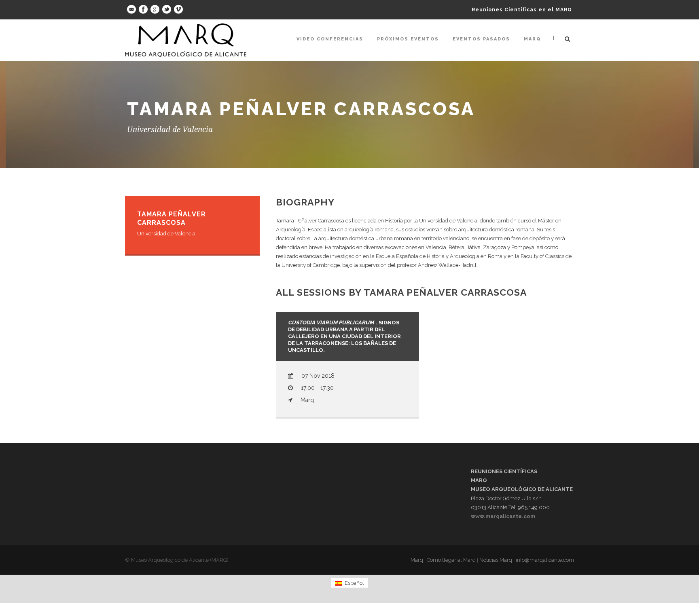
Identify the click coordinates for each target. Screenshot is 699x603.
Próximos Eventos (408, 39)
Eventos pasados (481, 39)
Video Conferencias (330, 39)
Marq (532, 39)
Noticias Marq (495, 560)
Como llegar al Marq (451, 560)
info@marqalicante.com (545, 560)
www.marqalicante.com (503, 516)
